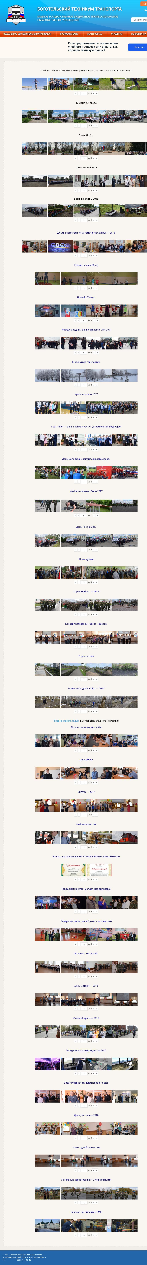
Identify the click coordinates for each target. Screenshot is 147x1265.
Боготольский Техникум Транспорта (79, 9)
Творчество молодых (66, 720)
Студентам (116, 34)
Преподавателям (69, 34)
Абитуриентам (94, 34)
